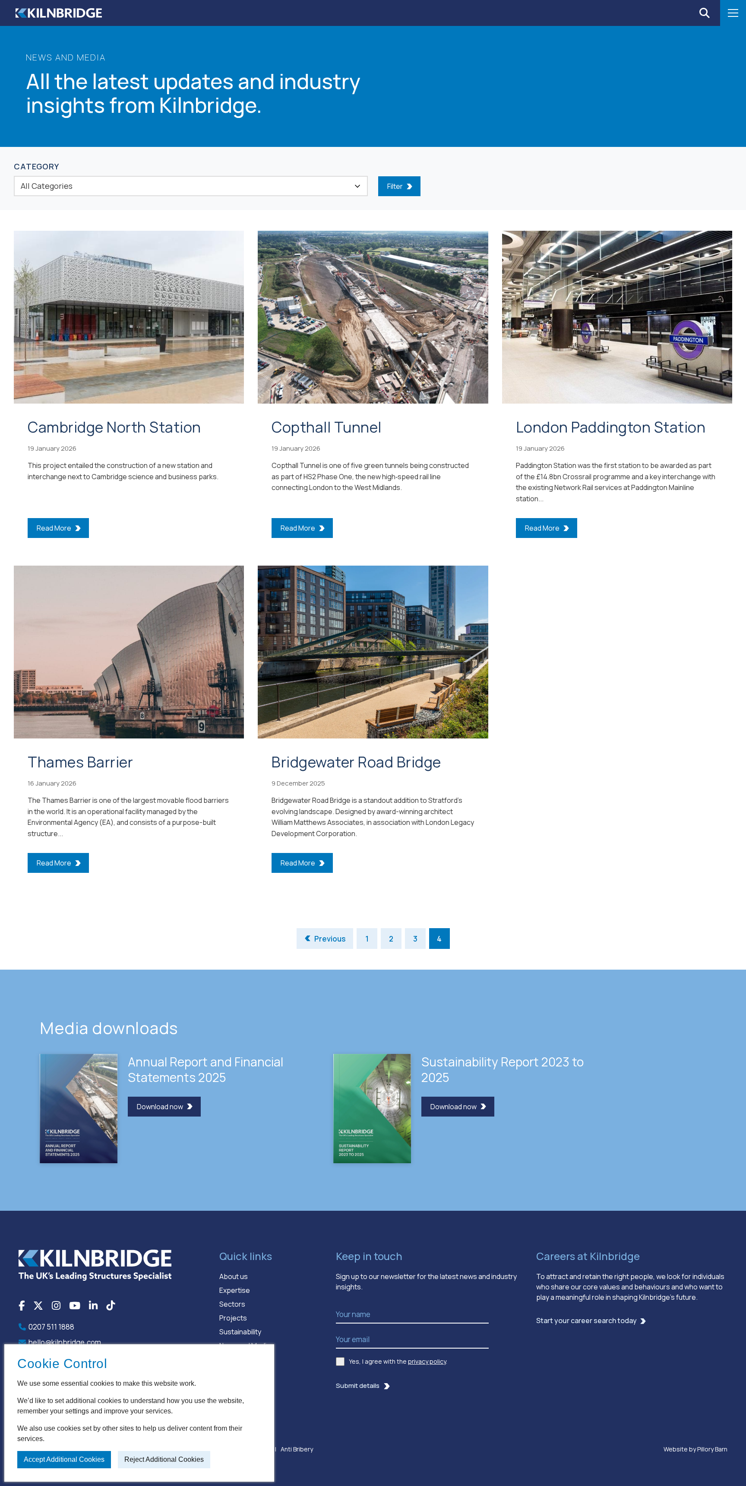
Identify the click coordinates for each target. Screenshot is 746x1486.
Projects (233, 1318)
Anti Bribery (297, 1449)
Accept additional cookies (64, 1459)
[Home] (59, 13)
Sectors (232, 1304)
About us (233, 1276)
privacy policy (427, 1361)
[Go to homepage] (95, 1265)
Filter (395, 186)
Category (36, 166)
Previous (330, 939)
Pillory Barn (712, 1449)
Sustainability (240, 1331)
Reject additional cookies (164, 1459)
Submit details (357, 1385)
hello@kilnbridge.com (64, 1342)
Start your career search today (586, 1320)
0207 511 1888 (51, 1327)
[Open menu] (733, 13)
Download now (160, 1106)
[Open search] (704, 13)
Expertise (234, 1290)
